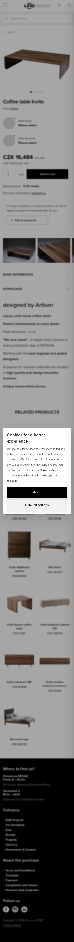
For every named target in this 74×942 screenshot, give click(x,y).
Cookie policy (48, 470)
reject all (12, 480)
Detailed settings (37, 505)
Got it (37, 492)
